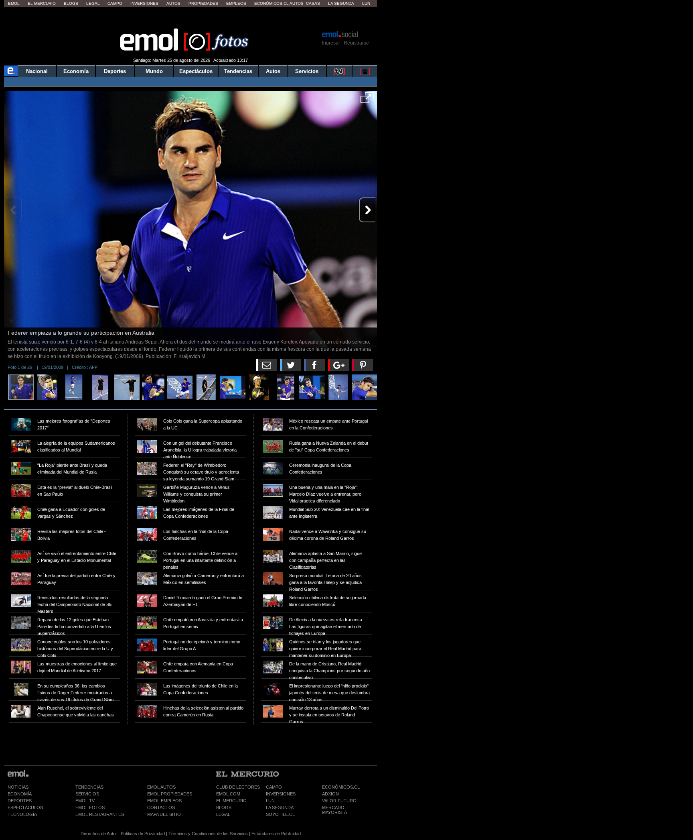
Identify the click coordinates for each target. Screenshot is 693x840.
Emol (14, 3)
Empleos (236, 3)
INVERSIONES (281, 793)
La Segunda (341, 3)
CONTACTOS (161, 807)
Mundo (154, 71)
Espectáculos (196, 71)
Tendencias (238, 71)
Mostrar (190, 18)
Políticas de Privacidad (143, 833)
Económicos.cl (271, 3)
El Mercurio (42, 3)
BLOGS (223, 807)
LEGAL (223, 814)
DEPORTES (20, 800)
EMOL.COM (228, 793)
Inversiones (144, 3)
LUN (270, 800)
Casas (313, 3)
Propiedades (203, 3)
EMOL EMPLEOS (164, 800)
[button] (367, 100)
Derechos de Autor (99, 833)
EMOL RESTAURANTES (99, 814)
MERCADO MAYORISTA (334, 810)
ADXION (330, 793)
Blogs (71, 3)
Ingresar (331, 43)
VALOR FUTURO (339, 800)
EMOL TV (85, 800)
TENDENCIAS (89, 787)
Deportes (115, 71)
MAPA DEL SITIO (164, 814)
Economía (76, 71)
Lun (366, 3)
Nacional (37, 71)
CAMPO (274, 787)
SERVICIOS (87, 793)
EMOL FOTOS (90, 807)
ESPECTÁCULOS (25, 807)
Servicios (306, 71)
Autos (173, 3)
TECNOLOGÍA (22, 814)
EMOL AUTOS (161, 787)
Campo (114, 3)
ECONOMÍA (20, 793)
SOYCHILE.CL (280, 814)
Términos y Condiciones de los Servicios (208, 833)
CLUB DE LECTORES (238, 787)
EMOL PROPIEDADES (169, 793)
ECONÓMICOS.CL (341, 787)
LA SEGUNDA (280, 807)
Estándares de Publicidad (276, 833)
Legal (93, 3)
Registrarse (356, 43)
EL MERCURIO (231, 800)
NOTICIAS (18, 787)
